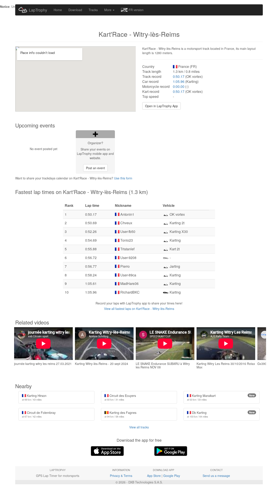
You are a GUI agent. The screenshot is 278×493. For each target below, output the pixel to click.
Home (58, 10)
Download (75, 10)
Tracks (93, 10)
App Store (154, 475)
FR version (136, 10)
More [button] (108, 10)
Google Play (171, 475)
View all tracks (139, 427)
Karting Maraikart (221, 397)
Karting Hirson (34, 397)
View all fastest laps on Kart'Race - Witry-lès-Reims (139, 308)
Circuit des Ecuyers (120, 397)
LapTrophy (38, 10)
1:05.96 (178, 81)
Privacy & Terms (121, 475)
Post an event (95, 168)
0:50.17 (178, 76)
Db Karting (221, 414)
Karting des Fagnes (120, 414)
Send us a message (216, 475)
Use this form (123, 178)
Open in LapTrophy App (161, 106)
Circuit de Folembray (39, 414)
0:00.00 (178, 86)
